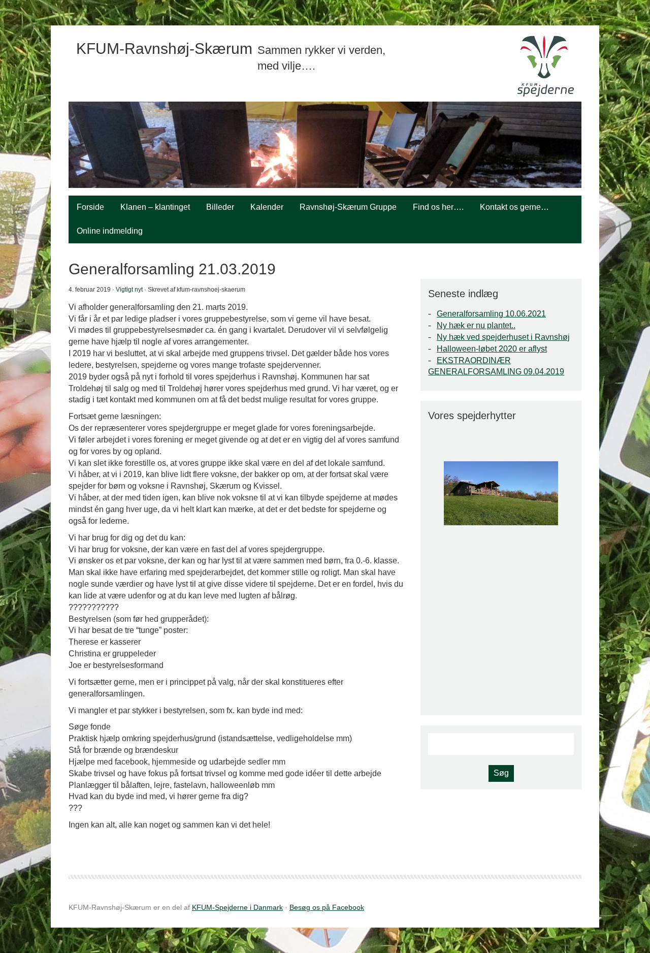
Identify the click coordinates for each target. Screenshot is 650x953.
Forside (90, 207)
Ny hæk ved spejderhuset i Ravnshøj (503, 337)
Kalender (266, 207)
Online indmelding (110, 231)
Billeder (220, 207)
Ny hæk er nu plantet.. (476, 325)
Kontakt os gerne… (514, 207)
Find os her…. (438, 207)
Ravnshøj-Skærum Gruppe (348, 207)
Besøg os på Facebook (326, 907)
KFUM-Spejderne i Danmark (237, 907)
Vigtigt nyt (129, 289)
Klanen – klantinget (155, 207)
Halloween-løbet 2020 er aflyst (492, 348)
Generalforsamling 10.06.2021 (491, 313)
